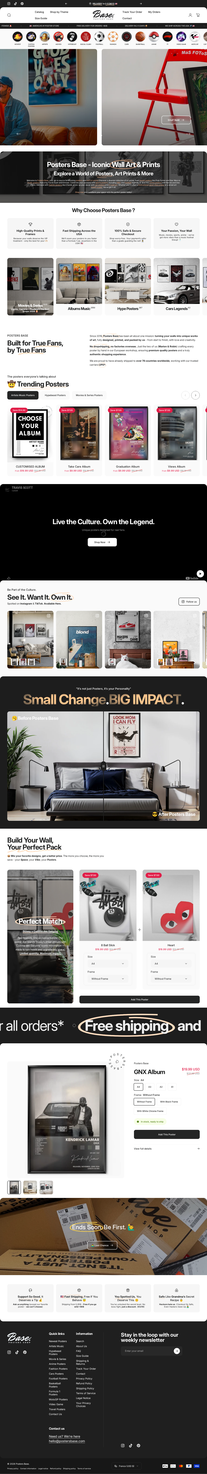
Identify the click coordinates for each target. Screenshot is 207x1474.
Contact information (28, 1468)
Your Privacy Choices (83, 1404)
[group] (17, 38)
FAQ (78, 1350)
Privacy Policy (84, 1378)
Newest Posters (58, 1341)
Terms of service (84, 1468)
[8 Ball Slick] (108, 905)
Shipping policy (69, 1468)
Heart (171, 945)
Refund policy (55, 1468)
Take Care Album (79, 466)
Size (90, 956)
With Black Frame (169, 1101)
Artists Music (56, 1346)
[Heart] (171, 905)
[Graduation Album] (128, 433)
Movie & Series (57, 1358)
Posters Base (141, 1063)
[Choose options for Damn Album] (22, 661)
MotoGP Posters (58, 1399)
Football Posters (58, 1378)
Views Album (176, 466)
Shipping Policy (85, 1388)
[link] (102, 1245)
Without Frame (144, 1101)
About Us (81, 1346)
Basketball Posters (55, 1385)
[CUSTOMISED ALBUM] (30, 433)
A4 (138, 1087)
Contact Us (55, 1414)
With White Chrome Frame (150, 1111)
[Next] (140, 3)
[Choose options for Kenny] (112, 661)
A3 (149, 1087)
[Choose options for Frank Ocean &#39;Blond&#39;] (63, 661)
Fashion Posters (58, 1368)
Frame (91, 972)
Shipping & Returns (82, 1362)
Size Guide (82, 1355)
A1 (172, 1087)
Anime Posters (57, 1363)
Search (80, 1341)
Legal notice (43, 1468)
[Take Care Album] (79, 433)
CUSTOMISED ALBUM (30, 466)
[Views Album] (177, 433)
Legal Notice (83, 1398)
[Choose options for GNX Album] (14, 661)
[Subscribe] (177, 1351)
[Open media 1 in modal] (65, 1119)
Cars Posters (56, 1373)
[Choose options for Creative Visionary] (160, 661)
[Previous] (66, 3)
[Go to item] (14, 1187)
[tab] (22, 395)
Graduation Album (128, 466)
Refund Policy (84, 1383)
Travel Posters (57, 1409)
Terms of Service (85, 1393)
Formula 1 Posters (54, 1393)
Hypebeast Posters (55, 1352)
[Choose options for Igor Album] (169, 661)
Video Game (56, 1404)
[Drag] (103, 766)
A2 (161, 1087)
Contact (80, 1373)
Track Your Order (86, 1368)
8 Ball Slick (108, 945)
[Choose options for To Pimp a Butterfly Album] (31, 661)
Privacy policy (12, 1468)
